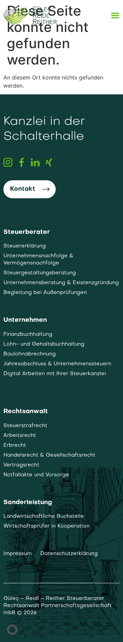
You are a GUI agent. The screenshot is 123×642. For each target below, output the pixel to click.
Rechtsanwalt (25, 412)
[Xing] (48, 162)
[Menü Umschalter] (115, 15)
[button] (12, 630)
